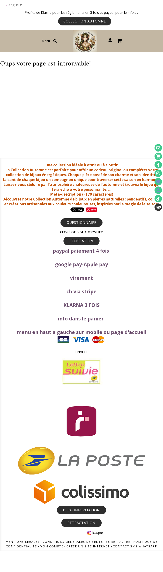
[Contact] (158, 148)
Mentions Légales (22, 542)
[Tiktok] (158, 198)
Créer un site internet (88, 546)
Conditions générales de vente (73, 542)
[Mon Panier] (158, 156)
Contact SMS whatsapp (135, 546)
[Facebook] (158, 164)
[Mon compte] (158, 190)
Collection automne (84, 21)
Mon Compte (51, 546)
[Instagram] (158, 173)
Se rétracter (118, 542)
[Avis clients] (158, 181)
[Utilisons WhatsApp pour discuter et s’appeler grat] (158, 207)
